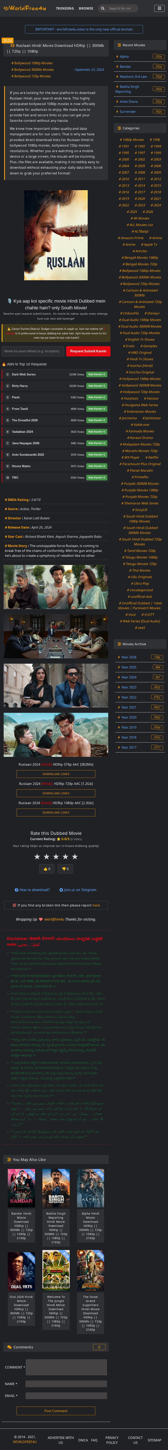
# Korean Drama (140, 437)
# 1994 (156, 146)
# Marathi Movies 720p (140, 451)
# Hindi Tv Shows (140, 359)
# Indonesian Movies (140, 411)
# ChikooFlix (129, 313)
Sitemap (154, 1440)
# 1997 (140, 152)
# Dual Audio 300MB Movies (140, 326)
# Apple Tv (149, 244)
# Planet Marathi (140, 470)
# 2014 (140, 185)
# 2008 (140, 172)
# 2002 (140, 159)
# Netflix (152, 457)
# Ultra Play (140, 583)
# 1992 (140, 146)
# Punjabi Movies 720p (140, 496)
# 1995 (124, 152)
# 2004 (124, 166)
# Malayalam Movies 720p (139, 444)
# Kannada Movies (140, 431)
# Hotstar (151, 398)
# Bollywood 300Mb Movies (32, 69)
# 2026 (148, 211)
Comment (15, 1367)
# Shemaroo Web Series (140, 503)
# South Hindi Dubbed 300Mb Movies (140, 530)
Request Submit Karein (88, 351)
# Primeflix (140, 477)
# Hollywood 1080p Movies (140, 378)
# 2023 (140, 205)
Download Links (56, 774)
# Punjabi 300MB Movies (139, 483)
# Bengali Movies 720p (140, 264)
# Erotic (128, 346)
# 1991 (124, 146)
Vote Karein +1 (96, 374)
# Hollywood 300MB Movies (140, 385)
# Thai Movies (140, 570)
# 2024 (156, 205)
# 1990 (155, 139)
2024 (7, 40)
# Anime (155, 238)
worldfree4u (54, 919)
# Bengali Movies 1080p (140, 257)
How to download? (34, 889)
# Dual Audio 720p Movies (140, 333)
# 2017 (140, 192)
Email (11, 1395)
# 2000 (124, 159)
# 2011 (140, 179)
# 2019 (124, 198)
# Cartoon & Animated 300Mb (140, 292)
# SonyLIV (140, 509)
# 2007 (124, 172)
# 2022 (124, 205)
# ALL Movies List (140, 225)
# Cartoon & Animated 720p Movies (141, 304)
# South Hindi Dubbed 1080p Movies (140, 518)
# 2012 (156, 179)
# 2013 (124, 185)
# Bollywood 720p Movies (31, 76)
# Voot (130, 614)
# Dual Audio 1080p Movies (139, 320)
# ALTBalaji (140, 231)
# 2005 (140, 166)
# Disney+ (152, 313)
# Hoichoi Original (139, 372)
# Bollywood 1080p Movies (32, 63)
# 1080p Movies (132, 139)
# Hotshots (130, 398)
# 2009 (156, 172)
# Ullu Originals (139, 577)
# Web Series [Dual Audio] (139, 621)
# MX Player (130, 457)
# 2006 (156, 166)
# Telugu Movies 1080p (140, 557)
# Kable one (140, 424)
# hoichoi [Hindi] (140, 365)
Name (11, 1384)
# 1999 (156, 152)
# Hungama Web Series (140, 405)
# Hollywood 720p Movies (140, 392)
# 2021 (156, 198)
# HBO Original (140, 352)
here (96, 905)
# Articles (140, 251)
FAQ (94, 1440)
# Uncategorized (140, 590)
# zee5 (139, 627)
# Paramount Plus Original (140, 464)
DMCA (83, 1440)
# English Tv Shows (140, 339)
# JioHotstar (151, 418)
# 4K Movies (140, 218)
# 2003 (156, 159)
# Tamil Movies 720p (140, 550)
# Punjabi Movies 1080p (140, 490)
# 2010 (124, 179)
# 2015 (156, 185)
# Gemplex (149, 346)
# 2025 (132, 211)
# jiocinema (127, 418)
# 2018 (156, 192)
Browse (86, 8)
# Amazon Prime (130, 238)
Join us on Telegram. (80, 889)
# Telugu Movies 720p (140, 564)
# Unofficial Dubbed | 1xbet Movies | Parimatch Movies (140, 605)
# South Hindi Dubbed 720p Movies (140, 541)
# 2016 (124, 192)
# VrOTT (148, 614)
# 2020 (140, 198)
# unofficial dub (140, 596)
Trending (65, 8)
